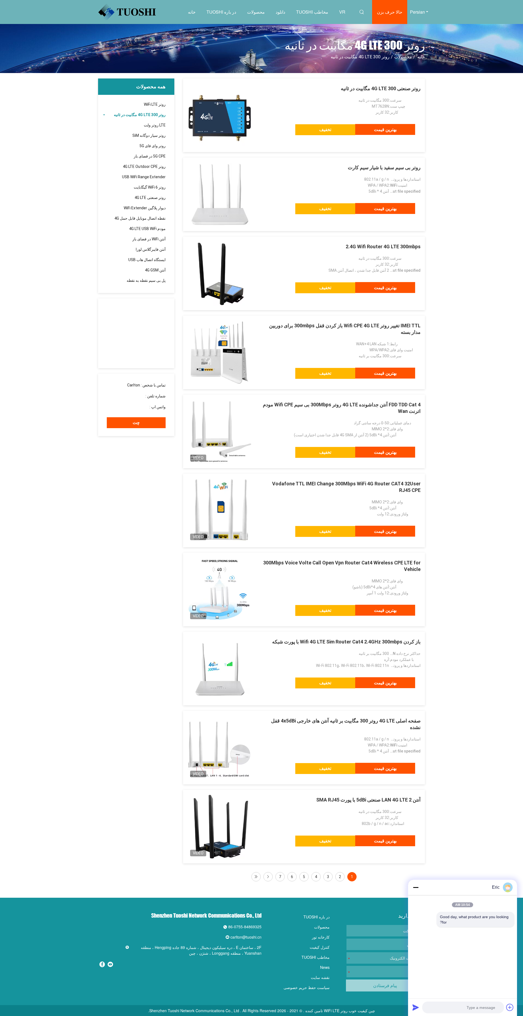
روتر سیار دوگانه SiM (149, 135)
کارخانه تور (321, 937)
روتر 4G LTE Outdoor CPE (144, 166)
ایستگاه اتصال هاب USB (147, 260)
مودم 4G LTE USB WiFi (147, 228)
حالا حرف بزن (389, 12)
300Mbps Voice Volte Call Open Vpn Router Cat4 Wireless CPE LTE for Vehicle (342, 566)
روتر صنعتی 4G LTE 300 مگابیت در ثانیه (381, 88)
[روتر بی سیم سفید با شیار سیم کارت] (219, 194)
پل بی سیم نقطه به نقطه (146, 280)
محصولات (256, 12)
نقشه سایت (320, 977)
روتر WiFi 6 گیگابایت (150, 187)
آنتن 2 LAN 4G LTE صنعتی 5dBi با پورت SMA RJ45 (368, 800)
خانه (192, 12)
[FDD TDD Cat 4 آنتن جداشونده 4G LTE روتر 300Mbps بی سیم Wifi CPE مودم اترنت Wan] (219, 431)
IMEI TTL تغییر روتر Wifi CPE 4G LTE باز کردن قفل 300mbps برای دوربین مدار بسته (345, 329)
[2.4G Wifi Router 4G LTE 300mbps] (219, 273)
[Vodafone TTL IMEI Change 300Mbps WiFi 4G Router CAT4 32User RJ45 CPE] (219, 510)
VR (342, 12)
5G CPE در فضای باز (150, 156)
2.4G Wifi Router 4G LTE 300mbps (383, 246)
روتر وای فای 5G (152, 146)
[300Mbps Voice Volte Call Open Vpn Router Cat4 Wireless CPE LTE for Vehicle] (219, 589)
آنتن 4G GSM (155, 270)
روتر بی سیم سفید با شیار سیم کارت (384, 167)
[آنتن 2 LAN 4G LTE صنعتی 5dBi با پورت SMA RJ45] (219, 826)
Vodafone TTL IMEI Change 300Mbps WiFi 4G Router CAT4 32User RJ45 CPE (346, 487)
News (325, 967)
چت (136, 422)
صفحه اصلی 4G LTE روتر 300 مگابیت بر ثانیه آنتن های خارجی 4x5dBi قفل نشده (346, 724)
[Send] (415, 1007)
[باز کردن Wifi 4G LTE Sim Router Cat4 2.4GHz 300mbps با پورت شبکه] (219, 668)
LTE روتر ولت (155, 125)
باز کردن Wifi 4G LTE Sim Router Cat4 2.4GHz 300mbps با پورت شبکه (346, 642)
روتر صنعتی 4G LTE (150, 197)
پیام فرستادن (385, 985)
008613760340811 (128, 396)
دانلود (280, 12)
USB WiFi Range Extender (144, 177)
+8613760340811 (133, 407)
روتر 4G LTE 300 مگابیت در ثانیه (140, 115)
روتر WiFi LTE (155, 104)
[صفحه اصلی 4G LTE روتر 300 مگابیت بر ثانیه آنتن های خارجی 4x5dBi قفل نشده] (219, 747)
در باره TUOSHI (221, 12)
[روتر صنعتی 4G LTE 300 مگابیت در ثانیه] (219, 115)
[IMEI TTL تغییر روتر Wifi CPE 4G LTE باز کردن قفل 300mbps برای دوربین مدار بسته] (219, 352)
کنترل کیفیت (320, 947)
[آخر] (256, 876)
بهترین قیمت (385, 129)
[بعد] (268, 876)
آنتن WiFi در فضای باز (149, 239)
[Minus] (415, 887)
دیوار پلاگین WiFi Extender (145, 208)
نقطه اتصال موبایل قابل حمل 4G (140, 218)
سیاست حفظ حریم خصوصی (307, 987)
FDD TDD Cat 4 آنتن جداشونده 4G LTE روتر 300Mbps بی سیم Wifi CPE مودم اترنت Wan (342, 408)
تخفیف (325, 129)
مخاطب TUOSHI (312, 12)
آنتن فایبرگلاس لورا (151, 249)
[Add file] (510, 1007)
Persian (417, 12)
